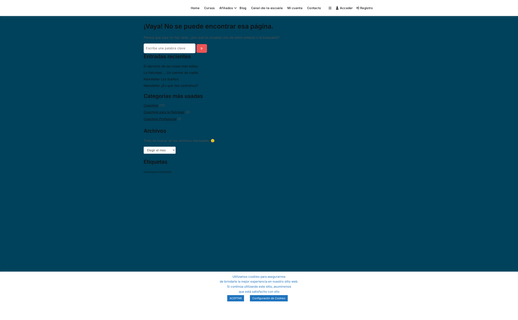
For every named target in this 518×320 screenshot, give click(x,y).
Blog (243, 8)
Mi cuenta (295, 8)
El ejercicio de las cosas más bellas (171, 66)
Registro (366, 8)
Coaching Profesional (160, 119)
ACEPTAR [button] (236, 298)
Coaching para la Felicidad (164, 112)
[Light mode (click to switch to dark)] (330, 8)
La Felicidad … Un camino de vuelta (171, 73)
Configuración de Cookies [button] (268, 298)
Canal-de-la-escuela (267, 8)
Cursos (209, 8)
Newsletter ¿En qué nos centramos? (171, 86)
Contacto (314, 8)
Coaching (151, 105)
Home (195, 8)
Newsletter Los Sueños (161, 79)
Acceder (346, 8)
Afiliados (226, 8)
